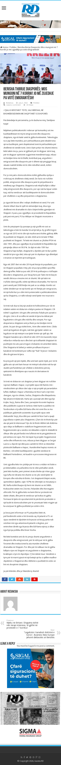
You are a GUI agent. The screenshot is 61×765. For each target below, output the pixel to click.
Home (5, 47)
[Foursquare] (36, 757)
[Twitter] (27, 757)
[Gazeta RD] (30, 10)
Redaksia (9, 103)
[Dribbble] (33, 757)
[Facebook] (24, 757)
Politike (13, 47)
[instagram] (39, 757)
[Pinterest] (30, 757)
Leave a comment (13, 105)
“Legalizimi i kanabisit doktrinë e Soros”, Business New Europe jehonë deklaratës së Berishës (39, 634)
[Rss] (21, 757)
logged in (32, 646)
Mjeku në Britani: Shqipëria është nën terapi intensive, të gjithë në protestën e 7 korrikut (22, 624)
